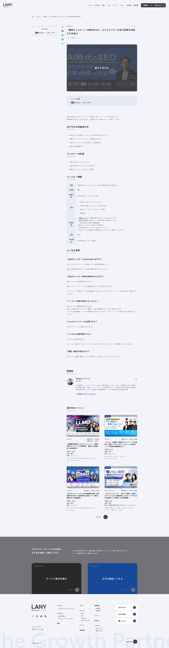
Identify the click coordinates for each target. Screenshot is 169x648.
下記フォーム (83, 218)
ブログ (81, 605)
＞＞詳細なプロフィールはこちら (86, 394)
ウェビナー (70, 26)
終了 (73, 102)
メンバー (96, 615)
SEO (69, 37)
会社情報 (82, 630)
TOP (33, 16)
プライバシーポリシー (37, 626)
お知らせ (96, 620)
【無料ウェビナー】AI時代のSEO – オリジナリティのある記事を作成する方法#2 (62, 16)
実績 (58, 623)
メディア (82, 610)
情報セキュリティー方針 (37, 629)
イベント (38, 16)
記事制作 (74, 37)
